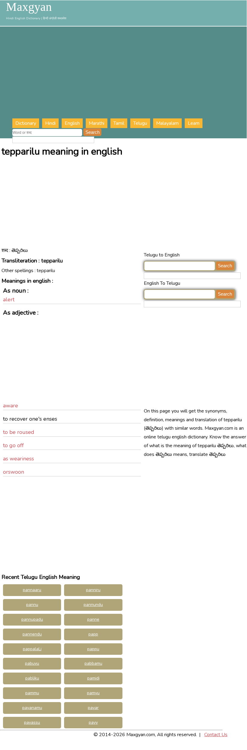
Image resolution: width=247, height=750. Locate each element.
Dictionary (25, 123)
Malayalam (167, 123)
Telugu (140, 123)
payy (93, 722)
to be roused (18, 432)
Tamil (118, 123)
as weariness (18, 458)
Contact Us (215, 734)
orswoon (13, 471)
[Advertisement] (129, 73)
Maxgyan (29, 7)
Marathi (96, 123)
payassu (32, 722)
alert (8, 299)
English (72, 123)
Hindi (50, 123)
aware (10, 405)
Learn (193, 123)
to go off (13, 445)
